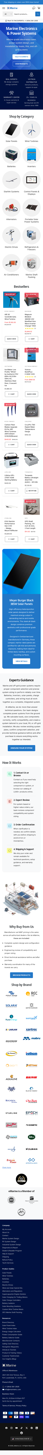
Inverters (32, 166)
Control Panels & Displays (31, 192)
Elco (31, 1137)
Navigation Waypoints (10, 1347)
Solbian (31, 1149)
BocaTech (11, 1101)
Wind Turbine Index (9, 1328)
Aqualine (11, 1077)
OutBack (31, 1101)
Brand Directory (8, 1322)
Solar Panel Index (8, 1325)
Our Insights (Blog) (9, 1359)
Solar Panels (11, 141)
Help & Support (8, 1254)
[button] (3, 8)
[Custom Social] (21, 1432)
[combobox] (27, 14)
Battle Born (11, 1089)
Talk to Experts (21, 57)
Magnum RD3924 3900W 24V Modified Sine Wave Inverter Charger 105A (30, 320)
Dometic (31, 1125)
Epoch (31, 1113)
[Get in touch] (33, 8)
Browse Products (21, 975)
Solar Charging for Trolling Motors (15, 1297)
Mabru (31, 1042)
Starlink (11, 1113)
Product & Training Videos (12, 1353)
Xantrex (31, 1030)
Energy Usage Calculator (11, 1331)
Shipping (5, 1257)
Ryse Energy (11, 1018)
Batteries (11, 166)
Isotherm (31, 1054)
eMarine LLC (17, 1446)
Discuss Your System (21, 748)
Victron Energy (11, 994)
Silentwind (31, 1018)
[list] (21, 1179)
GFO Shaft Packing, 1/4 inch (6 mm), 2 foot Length (30, 524)
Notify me (32, 491)
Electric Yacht (11, 1149)
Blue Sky (31, 1089)
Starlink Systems (11, 191)
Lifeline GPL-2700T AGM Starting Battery (11, 477)
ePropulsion (31, 1161)
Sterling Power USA (11, 1161)
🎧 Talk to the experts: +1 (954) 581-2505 (21, 21)
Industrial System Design (11, 1244)
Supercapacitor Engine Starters (14, 1294)
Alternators (11, 219)
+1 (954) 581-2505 (12, 1387)
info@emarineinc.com (13, 1389)
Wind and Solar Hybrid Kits (12, 1288)
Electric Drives (11, 247)
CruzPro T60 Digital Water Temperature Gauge (30, 428)
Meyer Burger (31, 1006)
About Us (5, 1232)
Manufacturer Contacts (11, 1341)
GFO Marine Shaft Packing (12, 1312)
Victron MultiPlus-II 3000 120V (30, 372)
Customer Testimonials (10, 1356)
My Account (6, 1229)
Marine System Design (10, 1238)
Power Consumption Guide (12, 1334)
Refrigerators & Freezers (31, 248)
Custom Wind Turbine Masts (12, 1309)
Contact (5, 1235)
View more (6, 1167)
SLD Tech (11, 1030)
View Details (21, 661)
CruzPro (11, 1125)
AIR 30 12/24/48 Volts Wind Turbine (10, 316)
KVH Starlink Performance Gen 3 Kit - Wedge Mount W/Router (11, 525)
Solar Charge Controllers (11, 1300)
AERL (11, 1065)
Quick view (11, 339)
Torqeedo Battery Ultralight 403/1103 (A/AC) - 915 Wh (31, 478)
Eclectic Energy (11, 1137)
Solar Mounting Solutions (11, 1306)
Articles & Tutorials (9, 1350)
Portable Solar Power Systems (31, 220)
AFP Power (31, 1065)
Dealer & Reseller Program (12, 1251)
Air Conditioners (11, 275)
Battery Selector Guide (10, 1338)
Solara (11, 1006)
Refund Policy (7, 1260)
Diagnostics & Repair (10, 1248)
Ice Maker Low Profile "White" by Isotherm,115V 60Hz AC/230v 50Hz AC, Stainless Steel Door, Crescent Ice (11, 377)
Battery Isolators (8, 1303)
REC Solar (31, 994)
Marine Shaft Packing (31, 276)
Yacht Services (7, 1263)
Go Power (11, 1054)
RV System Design (9, 1241)
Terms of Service (8, 1406)
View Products (21, 64)
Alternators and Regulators (12, 1291)
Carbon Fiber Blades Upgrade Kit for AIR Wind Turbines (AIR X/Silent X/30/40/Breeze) (11, 430)
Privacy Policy (21, 1406)
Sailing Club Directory (10, 1344)
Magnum (11, 1042)
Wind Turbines (31, 141)
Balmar (31, 1077)
